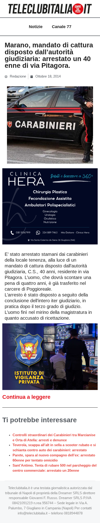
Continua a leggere (26, 397)
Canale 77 (61, 26)
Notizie (36, 26)
